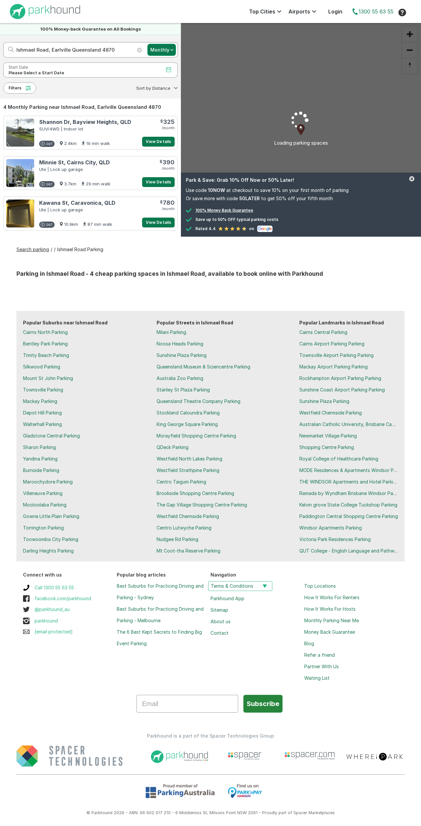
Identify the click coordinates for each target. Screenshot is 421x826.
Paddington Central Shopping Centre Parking (348, 516)
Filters (15, 87)
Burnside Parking (41, 470)
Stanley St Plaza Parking (183, 389)
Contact (219, 633)
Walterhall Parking (42, 424)
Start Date (18, 67)
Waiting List (317, 678)
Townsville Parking (43, 389)
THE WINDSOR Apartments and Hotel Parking (349, 481)
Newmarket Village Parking (328, 435)
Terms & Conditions (232, 586)
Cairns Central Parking (323, 332)
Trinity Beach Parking (46, 355)
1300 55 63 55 (376, 11)
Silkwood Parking (41, 366)
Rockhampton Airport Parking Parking (340, 378)
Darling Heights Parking (48, 551)
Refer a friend (319, 655)
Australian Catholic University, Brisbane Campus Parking (360, 424)
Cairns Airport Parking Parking (331, 343)
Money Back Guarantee (329, 632)
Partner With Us (321, 666)
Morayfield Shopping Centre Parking (196, 435)
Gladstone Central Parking (51, 435)
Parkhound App (227, 598)
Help (402, 12)
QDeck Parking (172, 447)
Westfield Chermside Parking (188, 516)
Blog (309, 643)
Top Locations (320, 586)
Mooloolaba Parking (44, 504)
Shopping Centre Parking (326, 447)
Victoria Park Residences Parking (335, 539)
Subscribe (263, 704)
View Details (158, 141)
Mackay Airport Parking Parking (333, 366)
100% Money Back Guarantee (224, 210)
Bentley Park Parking (45, 343)
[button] (156, 88)
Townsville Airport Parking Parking (336, 355)
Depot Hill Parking (42, 412)
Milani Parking (171, 332)
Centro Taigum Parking (181, 481)
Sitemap (219, 610)
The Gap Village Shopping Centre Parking (202, 504)
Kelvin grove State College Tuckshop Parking (348, 504)
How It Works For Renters (331, 597)
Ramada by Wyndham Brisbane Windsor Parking (351, 493)
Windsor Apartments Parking (330, 528)
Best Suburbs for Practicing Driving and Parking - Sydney (160, 591)
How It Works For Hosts (330, 609)
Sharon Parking (39, 447)
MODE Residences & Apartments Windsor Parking (353, 470)
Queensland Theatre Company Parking (198, 401)
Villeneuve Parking (42, 493)
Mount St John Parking (48, 378)
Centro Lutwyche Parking (184, 528)
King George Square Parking (187, 424)
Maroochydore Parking (48, 481)
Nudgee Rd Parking (177, 539)
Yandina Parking (40, 458)
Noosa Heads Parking (180, 343)
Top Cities (262, 11)
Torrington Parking (43, 528)
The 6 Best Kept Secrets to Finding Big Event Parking (159, 637)
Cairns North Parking (45, 332)
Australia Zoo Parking (180, 378)
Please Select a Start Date (36, 72)
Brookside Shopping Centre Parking (195, 493)
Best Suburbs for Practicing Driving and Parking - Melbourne (160, 614)
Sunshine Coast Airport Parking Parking (342, 389)
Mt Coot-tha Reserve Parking (188, 551)
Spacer (300, 812)
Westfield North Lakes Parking (189, 458)
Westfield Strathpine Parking (188, 470)
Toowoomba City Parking (50, 539)
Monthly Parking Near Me (331, 620)
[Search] (9, 50)
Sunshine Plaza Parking (182, 355)
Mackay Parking (40, 401)
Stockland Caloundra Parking (188, 412)
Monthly (159, 50)
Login (335, 11)
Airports (299, 11)
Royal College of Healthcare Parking (338, 458)
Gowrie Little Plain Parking (51, 516)
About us (220, 621)
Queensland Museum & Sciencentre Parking (203, 366)
